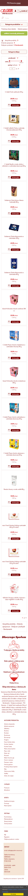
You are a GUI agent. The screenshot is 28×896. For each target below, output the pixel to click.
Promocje (6, 803)
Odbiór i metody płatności (14, 33)
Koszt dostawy (7, 817)
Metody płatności (8, 819)
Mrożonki (6, 755)
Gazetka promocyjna (9, 801)
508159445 (7, 857)
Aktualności (7, 790)
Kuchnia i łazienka (8, 744)
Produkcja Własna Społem (10, 766)
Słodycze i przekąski (7, 45)
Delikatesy (6, 728)
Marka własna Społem (9, 749)
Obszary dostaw (8, 821)
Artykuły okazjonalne (9, 724)
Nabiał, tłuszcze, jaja (9, 758)
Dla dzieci (6, 733)
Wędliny (6, 773)
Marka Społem (7, 805)
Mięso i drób (7, 751)
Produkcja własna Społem (8, 29)
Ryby (5, 769)
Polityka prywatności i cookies (11, 839)
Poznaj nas (6, 788)
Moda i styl (6, 753)
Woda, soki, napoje (8, 776)
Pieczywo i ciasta (8, 762)
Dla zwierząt (7, 737)
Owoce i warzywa (8, 760)
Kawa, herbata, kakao (9, 742)
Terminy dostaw (8, 823)
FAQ (5, 835)
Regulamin (6, 837)
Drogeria (6, 740)
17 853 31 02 (7, 861)
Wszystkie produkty (10, 40)
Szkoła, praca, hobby (9, 771)
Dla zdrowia (7, 735)
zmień (19, 3)
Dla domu (6, 731)
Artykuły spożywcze (7, 43)
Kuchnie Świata (8, 746)
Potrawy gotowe (8, 764)
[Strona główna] (2, 40)
